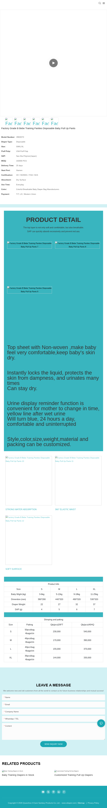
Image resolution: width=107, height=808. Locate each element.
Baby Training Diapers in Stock (18, 775)
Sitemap (81, 803)
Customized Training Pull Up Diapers (73, 775)
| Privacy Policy (92, 803)
